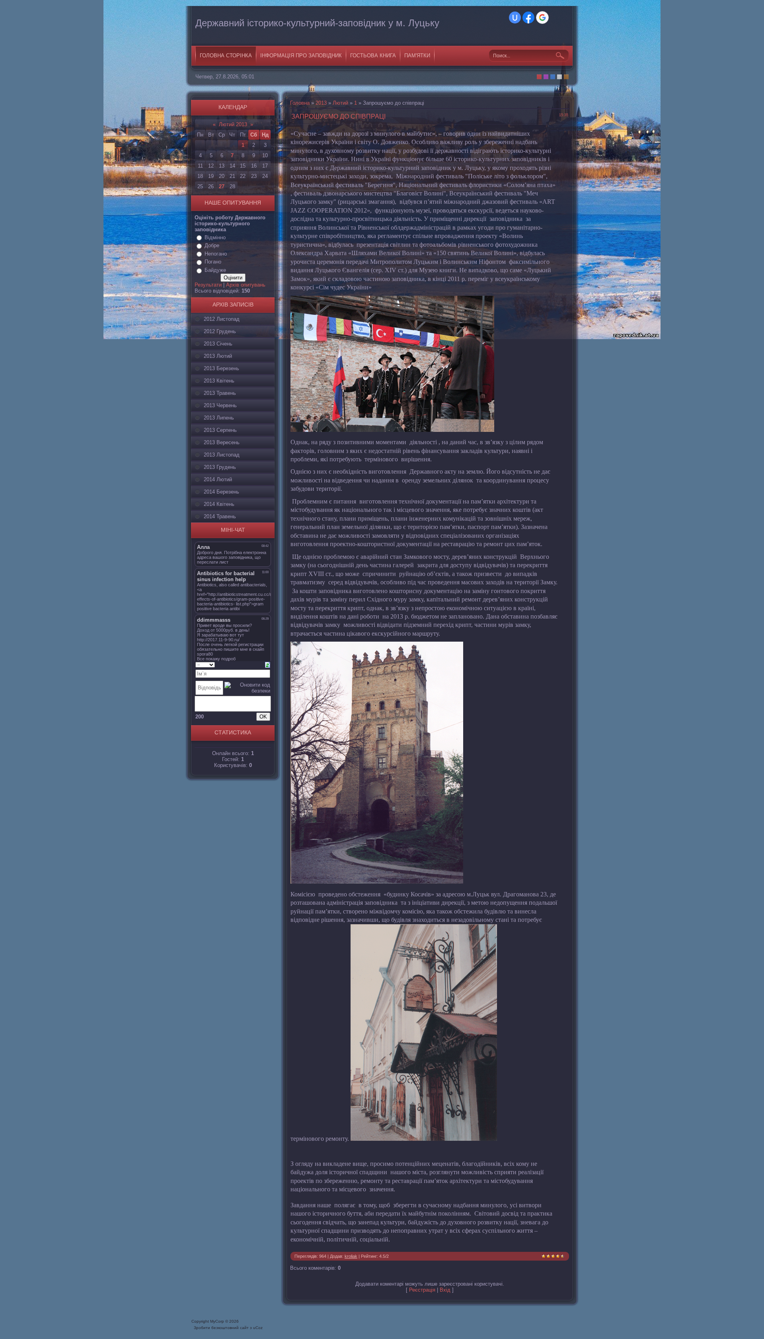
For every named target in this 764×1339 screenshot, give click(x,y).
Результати (208, 285)
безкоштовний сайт (230, 1327)
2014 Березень (221, 492)
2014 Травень (220, 516)
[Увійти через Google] (542, 17)
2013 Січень (218, 344)
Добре (212, 245)
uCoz (258, 1327)
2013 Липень (219, 418)
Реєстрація (422, 1290)
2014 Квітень (219, 504)
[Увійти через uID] (515, 17)
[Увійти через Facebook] (528, 17)
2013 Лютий (218, 356)
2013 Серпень (220, 430)
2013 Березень (221, 368)
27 (221, 186)
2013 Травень (220, 393)
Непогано (216, 254)
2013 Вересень (222, 442)
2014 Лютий (218, 479)
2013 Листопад (222, 455)
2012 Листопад (222, 319)
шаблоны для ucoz (545, 1324)
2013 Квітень (219, 381)
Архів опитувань (245, 285)
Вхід (445, 1290)
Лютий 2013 (233, 124)
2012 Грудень (220, 331)
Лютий (340, 103)
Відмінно (215, 237)
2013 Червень (220, 405)
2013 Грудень (220, 467)
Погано (213, 262)
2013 (321, 103)
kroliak (351, 1256)
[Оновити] (267, 664)
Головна (300, 103)
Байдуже (215, 270)
